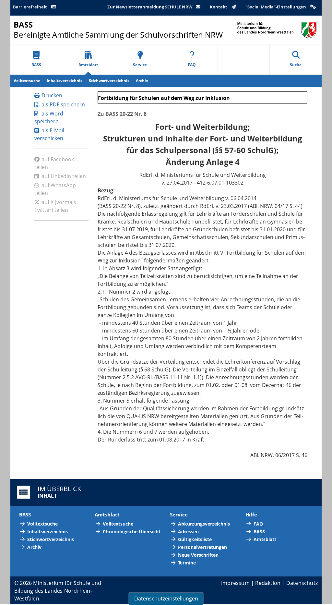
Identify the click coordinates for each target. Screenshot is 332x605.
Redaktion (267, 583)
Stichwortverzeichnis (109, 80)
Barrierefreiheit (30, 7)
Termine (187, 563)
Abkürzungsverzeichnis (204, 524)
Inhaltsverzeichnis (64, 80)
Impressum (235, 583)
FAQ (192, 64)
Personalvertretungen (202, 547)
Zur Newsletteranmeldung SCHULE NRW (150, 7)
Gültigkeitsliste (195, 539)
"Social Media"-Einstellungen (276, 7)
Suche (296, 64)
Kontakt (219, 7)
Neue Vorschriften (198, 555)
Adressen (188, 531)
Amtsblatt (88, 64)
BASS (36, 64)
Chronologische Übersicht (131, 531)
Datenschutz (302, 583)
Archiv (142, 80)
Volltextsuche (27, 80)
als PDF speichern (63, 104)
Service (140, 64)
